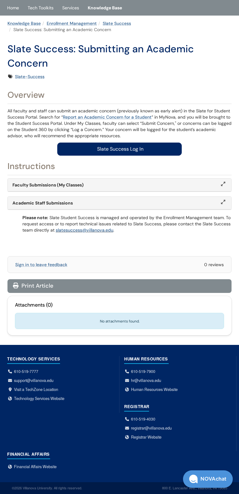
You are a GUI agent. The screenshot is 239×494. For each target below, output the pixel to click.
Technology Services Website (39, 398)
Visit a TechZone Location (36, 389)
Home (13, 8)
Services (70, 8)
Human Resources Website (154, 389)
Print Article (36, 285)
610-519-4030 (143, 419)
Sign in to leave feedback (41, 264)
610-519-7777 (26, 371)
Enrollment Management (72, 23)
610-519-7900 (143, 371)
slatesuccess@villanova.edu (84, 230)
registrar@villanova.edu (151, 428)
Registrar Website (146, 437)
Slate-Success (30, 76)
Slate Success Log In (119, 149)
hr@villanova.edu (146, 380)
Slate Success (117, 23)
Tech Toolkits (41, 8)
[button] (208, 479)
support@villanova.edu (34, 380)
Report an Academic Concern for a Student (107, 117)
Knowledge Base (105, 8)
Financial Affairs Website (35, 466)
